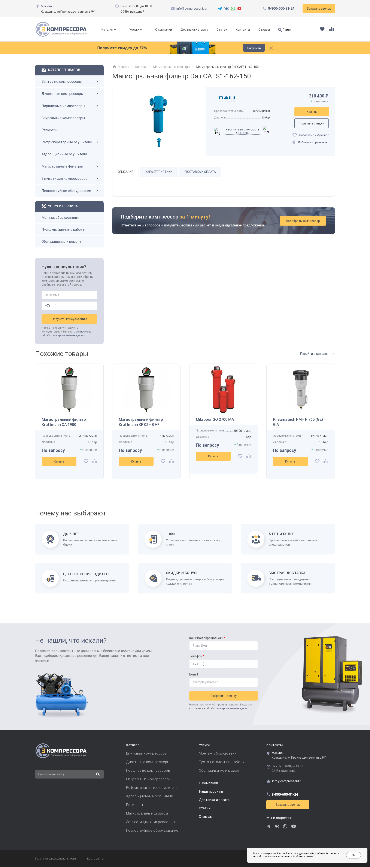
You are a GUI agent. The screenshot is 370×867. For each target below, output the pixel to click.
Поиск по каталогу (51, 774)
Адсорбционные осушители (64, 154)
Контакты (243, 29)
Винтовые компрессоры (62, 81)
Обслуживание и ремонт (61, 242)
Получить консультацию (69, 319)
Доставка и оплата (194, 29)
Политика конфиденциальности (55, 858)
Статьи (222, 29)
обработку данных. (302, 856)
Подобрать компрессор (303, 221)
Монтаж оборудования (60, 218)
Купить (312, 111)
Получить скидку (312, 123)
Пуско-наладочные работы (63, 230)
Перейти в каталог (314, 354)
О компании (163, 29)
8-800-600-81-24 (281, 8)
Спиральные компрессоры (63, 118)
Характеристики (158, 172)
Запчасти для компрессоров (65, 179)
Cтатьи (204, 808)
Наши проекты (211, 791)
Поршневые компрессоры (63, 106)
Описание (125, 172)
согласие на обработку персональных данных (219, 708)
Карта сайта (95, 858)
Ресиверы (50, 130)
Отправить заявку (223, 696)
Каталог (107, 29)
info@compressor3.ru (191, 8)
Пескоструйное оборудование (66, 191)
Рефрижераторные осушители (67, 142)
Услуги (134, 29)
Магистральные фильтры (62, 166)
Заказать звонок (288, 804)
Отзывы (264, 29)
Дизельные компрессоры (63, 94)
